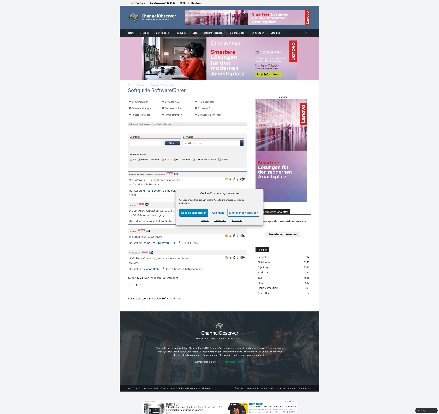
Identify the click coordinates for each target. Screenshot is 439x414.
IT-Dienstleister (206, 101)
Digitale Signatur (164, 124)
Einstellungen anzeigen (243, 212)
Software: (188, 136)
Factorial (133, 231)
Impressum (237, 220)
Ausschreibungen (141, 114)
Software (133, 124)
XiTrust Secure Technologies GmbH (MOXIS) (170, 190)
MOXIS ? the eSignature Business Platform (147, 174)
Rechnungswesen (147, 124)
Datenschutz (220, 220)
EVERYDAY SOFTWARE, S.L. (160, 243)
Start (130, 85)
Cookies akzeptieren (193, 212)
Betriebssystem (138, 154)
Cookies (205, 220)
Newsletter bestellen (283, 234)
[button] (307, 33)
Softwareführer (140, 101)
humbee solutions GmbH (158, 221)
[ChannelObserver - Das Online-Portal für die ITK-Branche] (152, 17)
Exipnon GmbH (152, 269)
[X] (309, 3)
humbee (132, 205)
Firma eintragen (173, 114)
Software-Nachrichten (209, 114)
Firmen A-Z (204, 108)
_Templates (141, 85)
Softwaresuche (173, 108)
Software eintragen (142, 108)
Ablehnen (218, 212)
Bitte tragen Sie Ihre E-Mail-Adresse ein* (282, 221)
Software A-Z (172, 101)
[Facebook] (305, 3)
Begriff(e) (135, 136)
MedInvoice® (134, 253)
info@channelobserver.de (231, 361)
